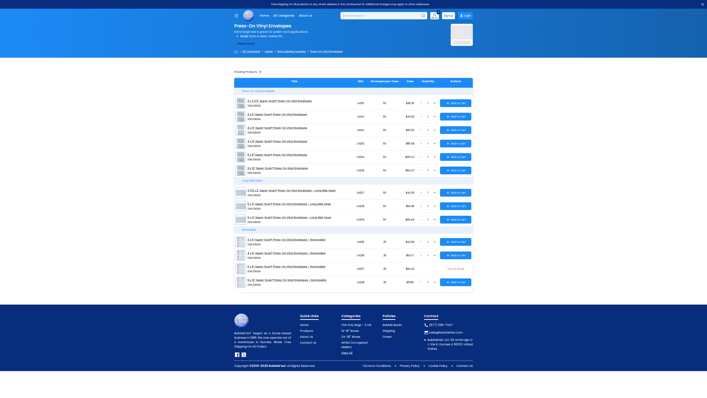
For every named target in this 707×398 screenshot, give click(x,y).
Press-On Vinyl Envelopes (326, 51)
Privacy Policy (410, 366)
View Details (254, 105)
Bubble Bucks (392, 325)
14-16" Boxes (350, 331)
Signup (448, 15)
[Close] (702, 4)
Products (306, 331)
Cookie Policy (438, 366)
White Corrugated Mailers (354, 345)
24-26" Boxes (350, 337)
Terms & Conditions (377, 366)
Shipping (389, 331)
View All (346, 353)
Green (387, 337)
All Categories (283, 15)
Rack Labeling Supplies (291, 51)
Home (264, 15)
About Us (305, 15)
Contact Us (308, 343)
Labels (269, 51)
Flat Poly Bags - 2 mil (356, 325)
